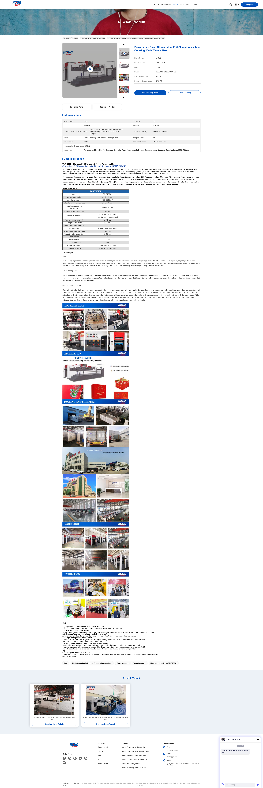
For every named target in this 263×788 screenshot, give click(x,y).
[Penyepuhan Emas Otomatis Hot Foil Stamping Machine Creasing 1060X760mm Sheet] (89, 70)
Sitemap (76, 783)
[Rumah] (73, 748)
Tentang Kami (166, 4)
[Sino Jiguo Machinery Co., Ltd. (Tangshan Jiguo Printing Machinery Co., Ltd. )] (16, 4)
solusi (181, 4)
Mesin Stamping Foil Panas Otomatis (131, 663)
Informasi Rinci (77, 107)
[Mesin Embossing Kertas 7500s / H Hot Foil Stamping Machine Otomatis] (54, 700)
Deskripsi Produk (107, 107)
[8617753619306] (86, 758)
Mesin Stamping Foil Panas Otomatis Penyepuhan (91, 663)
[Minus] (258, 739)
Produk (175, 4)
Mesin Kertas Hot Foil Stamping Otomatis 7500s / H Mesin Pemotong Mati (105, 719)
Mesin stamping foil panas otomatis (93, 38)
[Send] (258, 784)
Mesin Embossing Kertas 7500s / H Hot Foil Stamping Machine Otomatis (54, 719)
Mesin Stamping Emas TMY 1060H (163, 663)
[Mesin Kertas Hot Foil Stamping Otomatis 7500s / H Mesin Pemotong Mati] (105, 700)
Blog (187, 4)
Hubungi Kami (196, 4)
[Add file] (222, 784)
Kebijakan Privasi (65, 784)
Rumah (156, 4)
